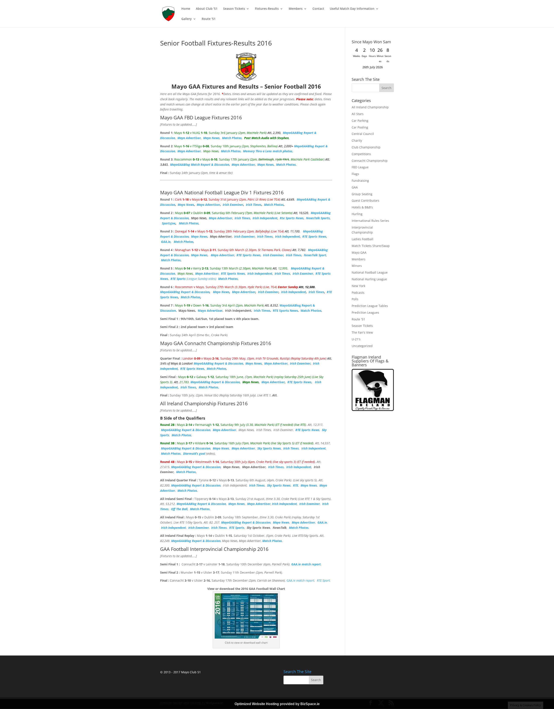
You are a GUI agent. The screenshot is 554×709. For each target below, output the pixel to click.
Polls (355, 299)
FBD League (360, 167)
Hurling (357, 214)
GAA (355, 187)
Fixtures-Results (267, 9)
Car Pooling (360, 127)
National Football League (370, 272)
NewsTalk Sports (318, 218)
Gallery (186, 19)
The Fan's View (362, 332)
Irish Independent (265, 218)
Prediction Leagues (365, 312)
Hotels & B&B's (362, 207)
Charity (357, 140)
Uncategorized (362, 346)
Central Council (363, 134)
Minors (357, 266)
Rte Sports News (292, 218)
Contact (318, 9)
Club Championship (366, 147)
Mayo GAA (359, 252)
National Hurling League (369, 279)
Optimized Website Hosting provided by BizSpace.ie (277, 704)
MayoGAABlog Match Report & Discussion (199, 164)
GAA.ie (166, 242)
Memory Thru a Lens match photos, (268, 151)
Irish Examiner (233, 205)
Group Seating (362, 194)
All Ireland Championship (370, 107)
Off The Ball (179, 509)
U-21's (356, 339)
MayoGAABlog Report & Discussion (184, 292)
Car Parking (360, 120)
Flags (355, 174)
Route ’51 (209, 19)
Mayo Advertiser (189, 138)
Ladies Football (362, 239)
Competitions (361, 154)
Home (185, 9)
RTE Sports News (314, 236)
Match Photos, (286, 164)
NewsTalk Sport (315, 255)
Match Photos (232, 138)
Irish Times (253, 205)
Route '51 (358, 319)
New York (358, 286)
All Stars (358, 114)
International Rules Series (370, 221)
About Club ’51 (206, 9)
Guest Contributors (365, 200)
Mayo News (211, 138)
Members (296, 9)
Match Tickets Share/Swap (371, 246)
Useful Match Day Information (352, 9)
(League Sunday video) (193, 279)
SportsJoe (169, 223)
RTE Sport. (324, 580)
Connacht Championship (370, 161)
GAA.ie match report (300, 580)
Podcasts (358, 292)
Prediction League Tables (370, 306)
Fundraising (360, 180)
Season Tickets (234, 9)
